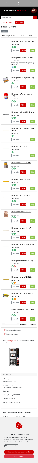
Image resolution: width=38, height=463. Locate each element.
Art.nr (22, 36)
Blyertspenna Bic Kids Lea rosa (22, 58)
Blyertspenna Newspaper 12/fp (22, 261)
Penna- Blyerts (19, 22)
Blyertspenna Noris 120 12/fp (21, 277)
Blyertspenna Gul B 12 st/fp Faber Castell (23, 129)
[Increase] (18, 324)
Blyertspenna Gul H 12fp (19, 146)
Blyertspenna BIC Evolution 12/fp (22, 41)
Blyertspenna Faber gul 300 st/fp (22, 78)
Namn (13, 36)
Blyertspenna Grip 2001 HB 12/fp (22, 112)
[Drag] (4, 324)
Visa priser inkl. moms (11, 334)
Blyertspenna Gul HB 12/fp (20, 179)
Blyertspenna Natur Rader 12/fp (22, 244)
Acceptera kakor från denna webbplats (19, 452)
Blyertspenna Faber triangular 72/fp (21, 95)
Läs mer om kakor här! (11, 446)
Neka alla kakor (19, 456)
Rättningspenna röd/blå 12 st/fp (22, 310)
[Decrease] (3, 324)
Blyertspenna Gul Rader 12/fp (21, 195)
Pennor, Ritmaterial (7, 22)
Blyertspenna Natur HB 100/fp (21, 212)
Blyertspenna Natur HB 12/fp (21, 228)
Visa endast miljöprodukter (13, 330)
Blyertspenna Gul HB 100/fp (21, 163)
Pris (30, 36)
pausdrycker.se (11, 341)
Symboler (4, 31)
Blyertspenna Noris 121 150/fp (22, 293)
